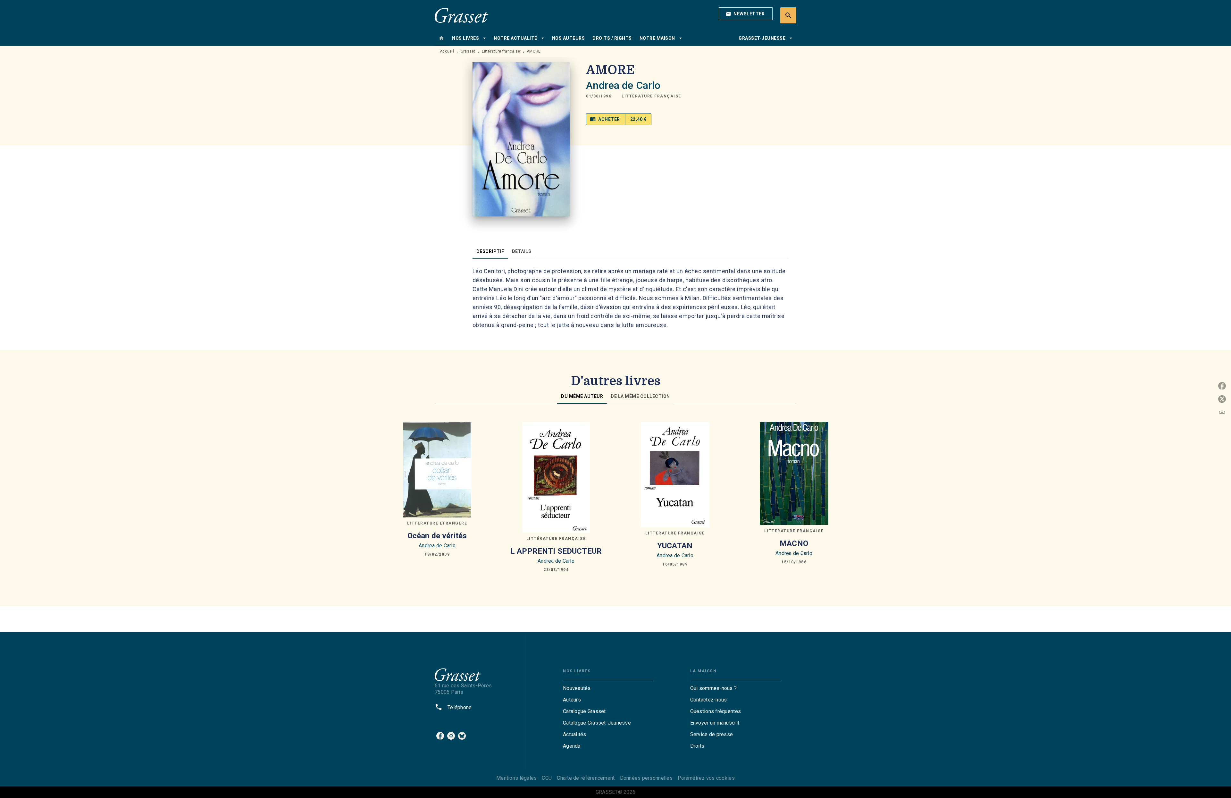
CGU (547, 778)
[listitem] (440, 735)
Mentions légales (516, 778)
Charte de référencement (586, 778)
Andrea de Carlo (623, 85)
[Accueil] (462, 15)
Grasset (468, 51)
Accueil (447, 51)
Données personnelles (646, 778)
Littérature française (501, 51)
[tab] (441, 38)
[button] (746, 13)
